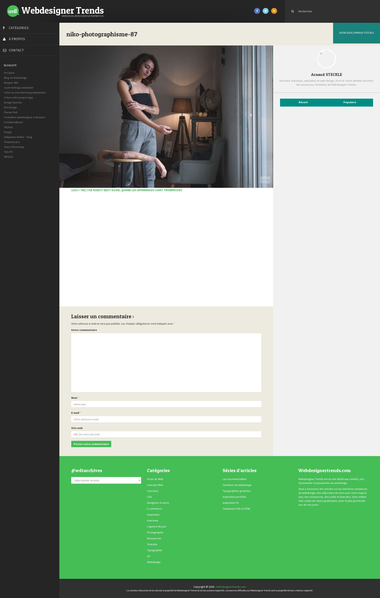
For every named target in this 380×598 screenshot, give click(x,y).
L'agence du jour (156, 526)
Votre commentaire (84, 330)
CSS (149, 497)
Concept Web (155, 485)
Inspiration (153, 514)
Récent (303, 102)
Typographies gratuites (237, 491)
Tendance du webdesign (237, 485)
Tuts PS (8, 152)
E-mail (75, 413)
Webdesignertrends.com (231, 587)
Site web (77, 428)
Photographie (155, 532)
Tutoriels (152, 544)
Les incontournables (235, 479)
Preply (8, 132)
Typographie (154, 550)
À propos (17, 39)
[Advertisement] (166, 251)
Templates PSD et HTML (236, 508)
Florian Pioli (10, 112)
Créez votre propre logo (18, 97)
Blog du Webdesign (15, 77)
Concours (152, 491)
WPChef (8, 157)
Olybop (8, 127)
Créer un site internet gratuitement (25, 92)
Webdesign (154, 562)
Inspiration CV (231, 502)
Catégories (19, 28)
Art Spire (9, 73)
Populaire (349, 102)
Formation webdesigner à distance (24, 117)
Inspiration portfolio (234, 497)
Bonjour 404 (11, 82)
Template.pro (12, 142)
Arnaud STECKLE (364, 32)
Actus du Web (155, 479)
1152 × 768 (78, 190)
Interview (152, 520)
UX (148, 556)
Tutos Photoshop (14, 147)
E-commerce (154, 508)
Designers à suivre (158, 502)
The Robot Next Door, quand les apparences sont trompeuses (134, 190)
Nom (74, 398)
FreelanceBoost (13, 122)
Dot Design (10, 107)
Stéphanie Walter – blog (18, 137)
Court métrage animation (18, 87)
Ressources (154, 538)
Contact (16, 50)
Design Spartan (13, 102)
